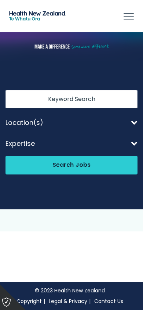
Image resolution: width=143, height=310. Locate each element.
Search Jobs (71, 165)
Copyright (29, 301)
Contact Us (108, 301)
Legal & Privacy (68, 301)
